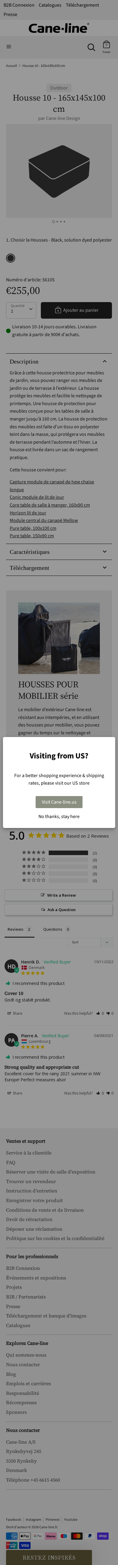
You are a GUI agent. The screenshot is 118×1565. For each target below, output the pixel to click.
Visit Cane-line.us (59, 802)
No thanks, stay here (59, 816)
